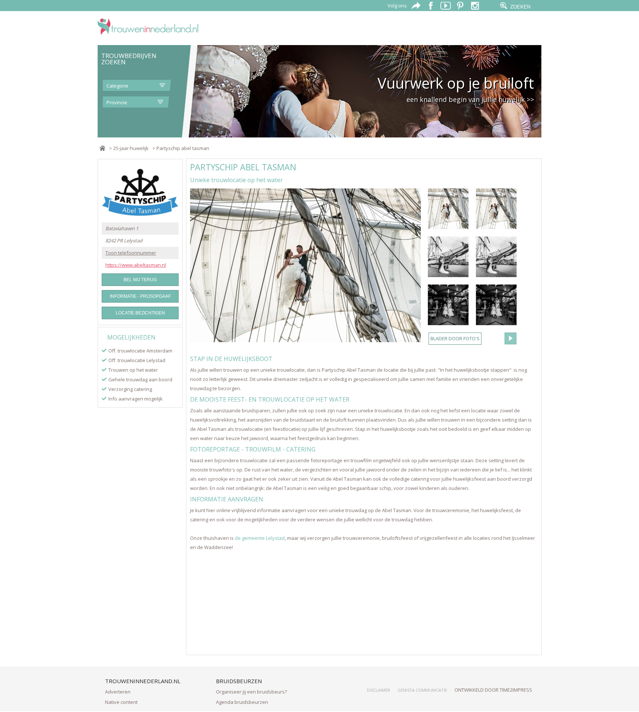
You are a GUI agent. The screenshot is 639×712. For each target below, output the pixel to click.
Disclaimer (378, 690)
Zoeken (520, 7)
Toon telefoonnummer (130, 253)
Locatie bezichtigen (140, 313)
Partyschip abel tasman (182, 148)
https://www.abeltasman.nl (135, 265)
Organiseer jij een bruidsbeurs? (251, 691)
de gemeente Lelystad (260, 538)
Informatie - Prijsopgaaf (140, 296)
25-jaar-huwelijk (131, 148)
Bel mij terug (140, 279)
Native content (121, 702)
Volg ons (397, 5)
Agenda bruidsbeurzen (242, 702)
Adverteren (118, 691)
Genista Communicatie (422, 690)
